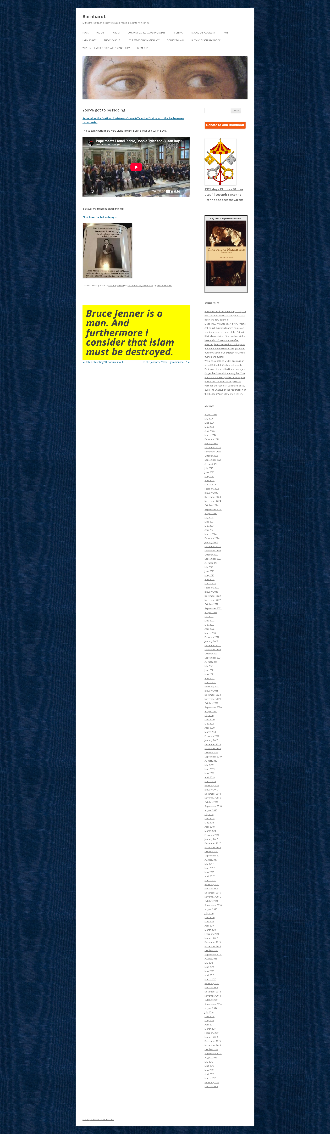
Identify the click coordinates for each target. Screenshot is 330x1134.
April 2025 (209, 480)
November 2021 (213, 649)
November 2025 (213, 451)
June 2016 (209, 917)
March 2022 (210, 633)
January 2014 (211, 1036)
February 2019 (212, 785)
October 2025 (211, 455)
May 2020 (209, 723)
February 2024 (212, 538)
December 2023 (213, 546)
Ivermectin (142, 48)
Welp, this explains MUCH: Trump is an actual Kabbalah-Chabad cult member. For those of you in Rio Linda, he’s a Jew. (225, 365)
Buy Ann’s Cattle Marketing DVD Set (147, 32)
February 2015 (212, 983)
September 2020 (213, 707)
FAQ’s (225, 32)
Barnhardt (94, 16)
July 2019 (209, 764)
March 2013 (210, 1078)
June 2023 (209, 571)
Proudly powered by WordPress (98, 1119)
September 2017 (213, 855)
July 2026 (209, 418)
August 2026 (211, 414)
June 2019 (209, 769)
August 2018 (211, 810)
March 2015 (210, 979)
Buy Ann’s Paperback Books (206, 40)
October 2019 (211, 752)
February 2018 (212, 835)
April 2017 (209, 876)
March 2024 (210, 534)
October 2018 (211, 802)
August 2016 (211, 909)
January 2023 (211, 591)
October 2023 (211, 554)
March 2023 (210, 583)
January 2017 (211, 888)
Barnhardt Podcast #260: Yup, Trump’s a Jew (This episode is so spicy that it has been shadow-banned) (225, 315)
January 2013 (211, 1086)
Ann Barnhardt (164, 285)
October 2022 (211, 604)
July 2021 (209, 665)
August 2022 (211, 612)
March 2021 (210, 682)
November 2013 (213, 1045)
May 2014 (209, 1020)
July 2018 (209, 814)
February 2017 (212, 884)
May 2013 (209, 1069)
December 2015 (213, 942)
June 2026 (209, 422)
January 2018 (211, 839)
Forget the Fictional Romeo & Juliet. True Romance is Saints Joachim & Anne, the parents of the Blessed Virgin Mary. (225, 377)
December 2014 (213, 991)
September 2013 (213, 1053)
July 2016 (209, 913)
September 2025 (213, 459)
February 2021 (212, 686)
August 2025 (211, 463)
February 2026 (212, 439)
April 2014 (209, 1024)
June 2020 (209, 719)
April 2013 (209, 1074)
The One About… (113, 40)
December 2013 (213, 1041)
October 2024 (211, 505)
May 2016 (209, 921)
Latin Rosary (89, 40)
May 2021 (209, 674)
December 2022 (213, 595)
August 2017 (211, 859)
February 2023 (212, 587)
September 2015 (213, 954)
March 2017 (210, 880)
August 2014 (211, 1008)
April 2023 (209, 579)
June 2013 (209, 1065)
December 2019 (213, 744)
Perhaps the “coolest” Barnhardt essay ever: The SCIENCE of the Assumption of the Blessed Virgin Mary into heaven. (225, 389)
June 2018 (209, 818)
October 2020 (211, 703)
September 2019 (213, 756)
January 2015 (211, 987)
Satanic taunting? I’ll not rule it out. (103, 362)
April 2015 (209, 975)
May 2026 (209, 426)
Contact (179, 32)
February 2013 (212, 1082)
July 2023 (209, 567)
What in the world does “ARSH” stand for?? (106, 48)
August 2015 (211, 958)
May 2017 (209, 872)
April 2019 (209, 777)
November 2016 (213, 896)
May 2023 (209, 575)
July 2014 (209, 1012)
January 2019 (211, 789)
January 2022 (211, 641)
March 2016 (210, 929)
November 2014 (213, 995)
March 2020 (210, 731)
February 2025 (212, 488)
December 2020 (213, 694)
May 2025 (209, 476)
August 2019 (211, 760)
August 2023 (211, 562)
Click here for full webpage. (99, 217)
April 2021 (209, 678)
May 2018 (209, 822)
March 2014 (210, 1028)
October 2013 (211, 1049)
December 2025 (213, 447)
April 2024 (209, 529)
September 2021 (213, 657)
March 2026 (210, 435)
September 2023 (213, 558)
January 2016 (211, 938)
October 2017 (211, 851)
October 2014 (211, 999)
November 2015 (213, 946)
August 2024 (211, 513)
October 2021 (211, 653)
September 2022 (213, 608)
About (116, 32)
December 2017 (213, 843)
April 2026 (209, 431)
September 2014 (213, 1004)
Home (85, 32)
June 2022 (209, 620)
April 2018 (209, 826)
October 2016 (211, 900)
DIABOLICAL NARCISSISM (203, 32)
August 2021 (211, 661)
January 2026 (211, 443)
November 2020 (213, 698)
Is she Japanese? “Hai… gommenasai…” (166, 362)
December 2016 (213, 892)
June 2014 (209, 1016)
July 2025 (209, 468)
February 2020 (212, 736)
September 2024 (213, 509)
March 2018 (210, 830)
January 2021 (211, 690)
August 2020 (211, 711)
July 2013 (209, 1061)
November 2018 (213, 797)
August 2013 (211, 1057)
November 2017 (213, 847)
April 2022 (209, 628)
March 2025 (210, 484)
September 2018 (213, 806)
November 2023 (213, 550)
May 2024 (209, 525)
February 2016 (212, 933)
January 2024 (211, 542)
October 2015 (211, 950)
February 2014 (212, 1032)
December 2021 (213, 645)
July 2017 (209, 863)
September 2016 (213, 905)
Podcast (101, 32)
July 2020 (209, 715)
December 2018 (213, 793)
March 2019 (210, 781)
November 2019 (213, 748)
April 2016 (209, 925)
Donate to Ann (175, 40)
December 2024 (213, 496)
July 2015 (209, 962)
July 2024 (209, 517)
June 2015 (209, 966)
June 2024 (209, 521)
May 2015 (209, 971)
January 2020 (211, 740)
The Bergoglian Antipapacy (144, 40)
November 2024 (213, 501)
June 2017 (209, 867)
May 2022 (209, 624)
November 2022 (213, 600)
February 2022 (212, 637)
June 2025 (209, 472)
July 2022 (209, 616)
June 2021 (209, 670)
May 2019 (209, 773)
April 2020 (209, 727)
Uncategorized (116, 285)
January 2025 (211, 492)
